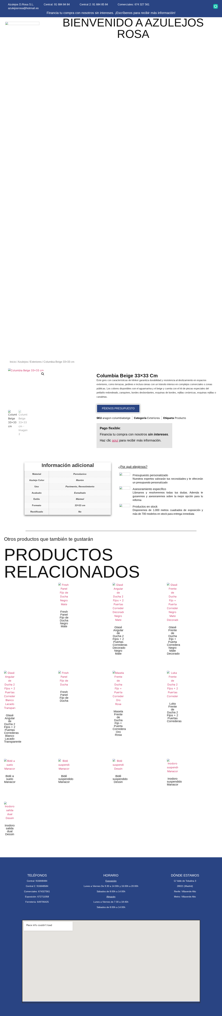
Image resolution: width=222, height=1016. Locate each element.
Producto (180, 418)
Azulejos (23, 361)
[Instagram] (174, 6)
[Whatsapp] (185, 6)
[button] (43, 374)
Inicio (13, 361)
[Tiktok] (205, 6)
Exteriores (36, 361)
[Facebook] (195, 6)
